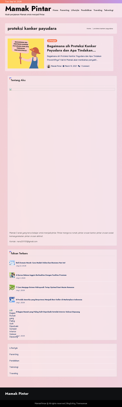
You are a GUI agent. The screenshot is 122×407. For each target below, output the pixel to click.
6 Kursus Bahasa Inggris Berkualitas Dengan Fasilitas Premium (41, 275)
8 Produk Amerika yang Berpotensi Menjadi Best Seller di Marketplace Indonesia (49, 299)
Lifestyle (75, 10)
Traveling (98, 10)
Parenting (64, 10)
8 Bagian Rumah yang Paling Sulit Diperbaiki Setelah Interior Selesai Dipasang (48, 312)
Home (55, 10)
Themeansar (81, 403)
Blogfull (69, 403)
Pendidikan (86, 10)
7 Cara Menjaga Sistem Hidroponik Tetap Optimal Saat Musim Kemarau (45, 287)
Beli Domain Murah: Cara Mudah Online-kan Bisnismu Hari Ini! (40, 263)
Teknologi (108, 10)
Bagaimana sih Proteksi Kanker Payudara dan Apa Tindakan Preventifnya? (71, 50)
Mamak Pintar (28, 8)
